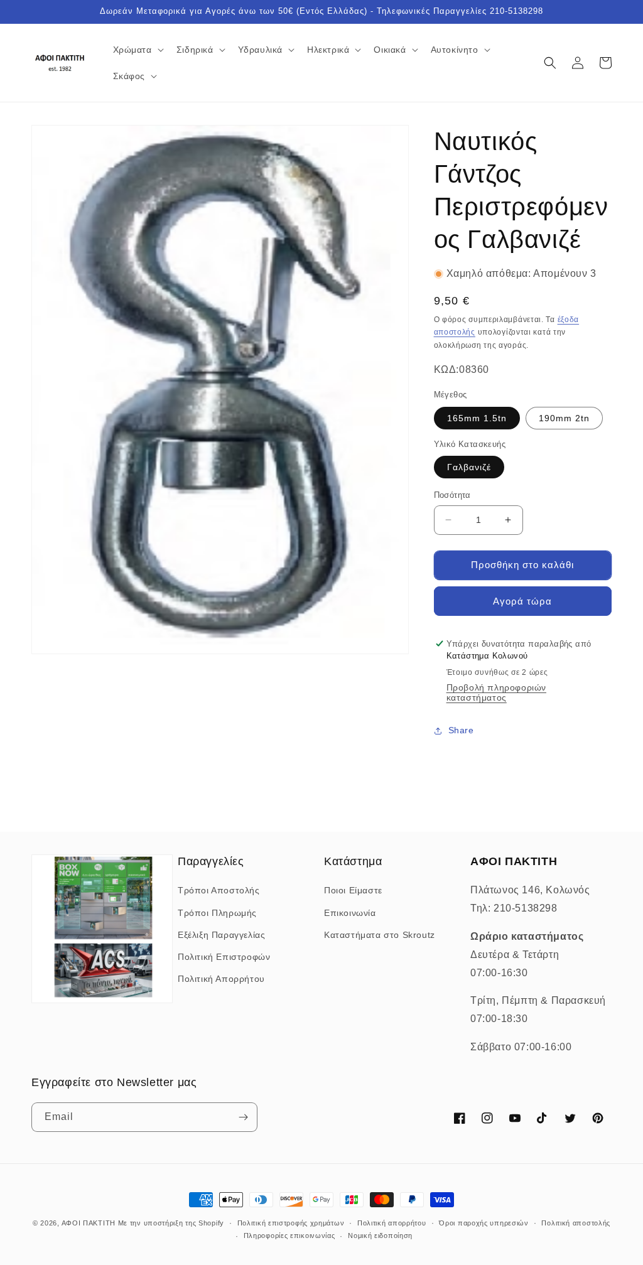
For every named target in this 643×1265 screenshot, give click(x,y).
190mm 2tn (564, 418)
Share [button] (461, 730)
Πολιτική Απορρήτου (221, 979)
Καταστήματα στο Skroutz (379, 935)
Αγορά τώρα (522, 601)
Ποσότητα (452, 495)
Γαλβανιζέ (469, 467)
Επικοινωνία (350, 913)
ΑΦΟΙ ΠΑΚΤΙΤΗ (89, 1223)
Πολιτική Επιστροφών (224, 957)
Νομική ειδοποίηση (380, 1235)
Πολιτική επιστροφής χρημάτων (291, 1223)
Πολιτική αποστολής (575, 1223)
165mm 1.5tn (477, 418)
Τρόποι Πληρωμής (217, 913)
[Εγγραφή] (243, 1117)
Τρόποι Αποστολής (219, 890)
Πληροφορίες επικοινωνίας (289, 1235)
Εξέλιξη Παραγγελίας (221, 935)
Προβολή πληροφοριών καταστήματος (496, 692)
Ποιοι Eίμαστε (353, 890)
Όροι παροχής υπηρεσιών (483, 1223)
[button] (137, 49)
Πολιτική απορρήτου (391, 1223)
